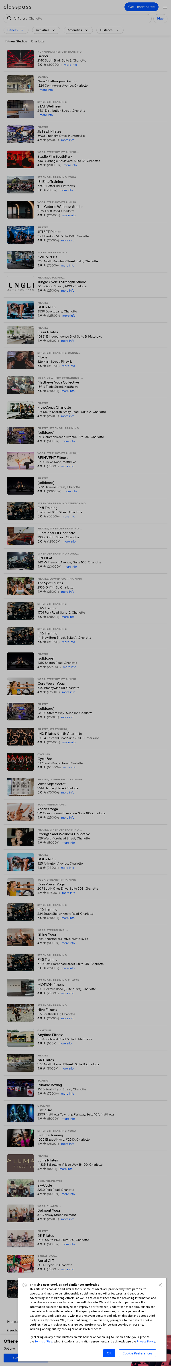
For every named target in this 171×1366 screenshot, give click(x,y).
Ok (109, 1353)
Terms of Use (43, 1341)
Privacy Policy (146, 1341)
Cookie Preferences (137, 1353)
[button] (160, 1284)
